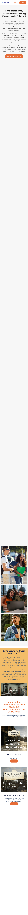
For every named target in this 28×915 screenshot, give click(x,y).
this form (22, 717)
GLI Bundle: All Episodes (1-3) (14, 795)
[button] (15, 2)
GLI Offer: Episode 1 (14, 754)
